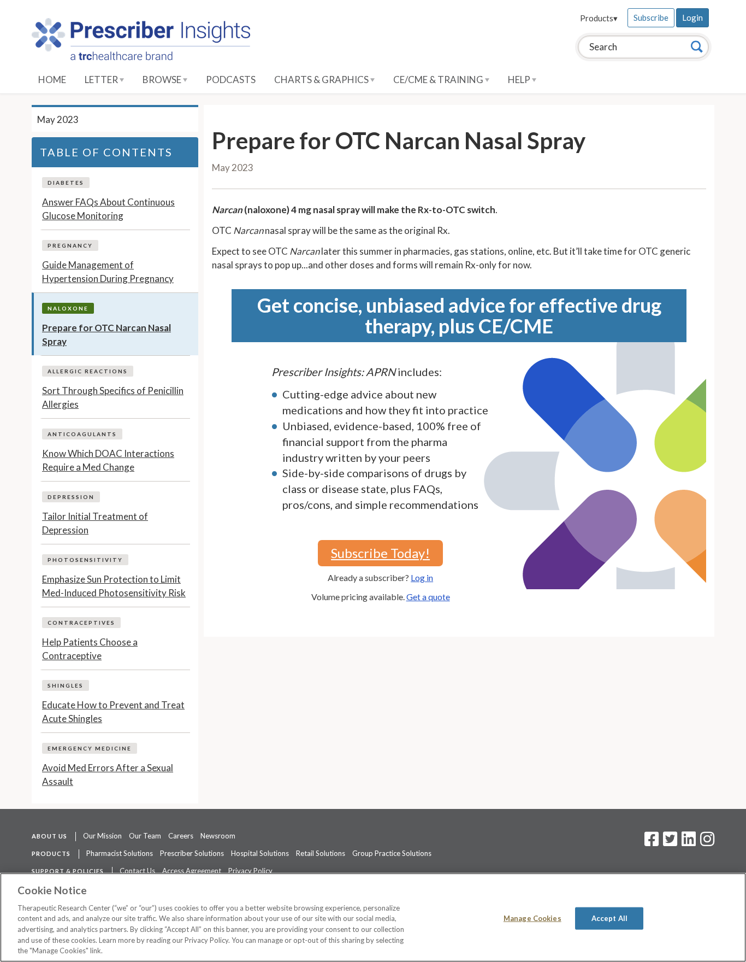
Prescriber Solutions (192, 853)
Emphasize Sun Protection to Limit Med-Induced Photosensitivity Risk (114, 586)
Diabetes (66, 182)
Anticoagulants (82, 434)
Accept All (609, 917)
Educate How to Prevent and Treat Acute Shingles (113, 712)
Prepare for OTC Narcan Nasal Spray (106, 335)
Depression (71, 497)
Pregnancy (70, 245)
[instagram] (707, 842)
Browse (163, 79)
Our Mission (102, 835)
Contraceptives (81, 622)
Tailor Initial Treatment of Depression (95, 523)
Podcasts (231, 79)
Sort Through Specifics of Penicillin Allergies (112, 397)
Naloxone (68, 308)
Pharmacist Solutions (119, 853)
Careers (180, 835)
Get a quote (428, 596)
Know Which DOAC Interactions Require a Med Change (108, 460)
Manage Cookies (532, 917)
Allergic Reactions (88, 371)
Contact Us (137, 870)
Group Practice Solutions (391, 853)
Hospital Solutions (260, 853)
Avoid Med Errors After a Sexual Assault (107, 775)
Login (692, 17)
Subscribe (650, 17)
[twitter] (668, 842)
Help (520, 79)
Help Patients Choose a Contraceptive (90, 649)
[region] (373, 917)
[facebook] (651, 842)
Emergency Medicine (90, 748)
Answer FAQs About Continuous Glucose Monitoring (108, 209)
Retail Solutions (320, 853)
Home (52, 79)
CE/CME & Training (439, 79)
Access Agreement (191, 870)
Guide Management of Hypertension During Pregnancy (108, 272)
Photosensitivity (85, 559)
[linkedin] (688, 842)
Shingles (66, 685)
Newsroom (217, 835)
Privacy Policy (250, 870)
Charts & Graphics (322, 79)
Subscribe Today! (380, 553)
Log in (422, 577)
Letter (102, 79)
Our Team (145, 835)
